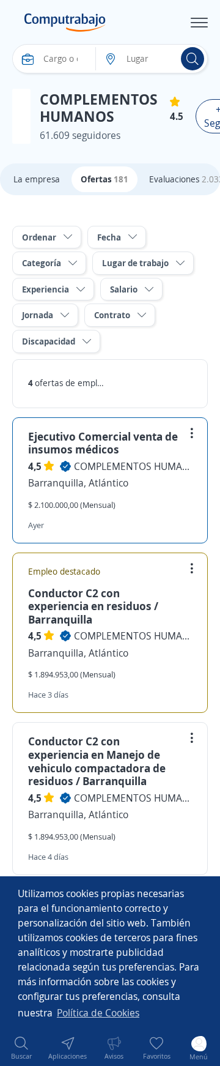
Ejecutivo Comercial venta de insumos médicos (103, 443)
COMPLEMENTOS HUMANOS (133, 466)
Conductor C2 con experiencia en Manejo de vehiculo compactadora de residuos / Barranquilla (97, 761)
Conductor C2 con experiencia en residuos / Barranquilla (93, 606)
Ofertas (104, 179)
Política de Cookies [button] (98, 1012)
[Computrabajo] (65, 22)
